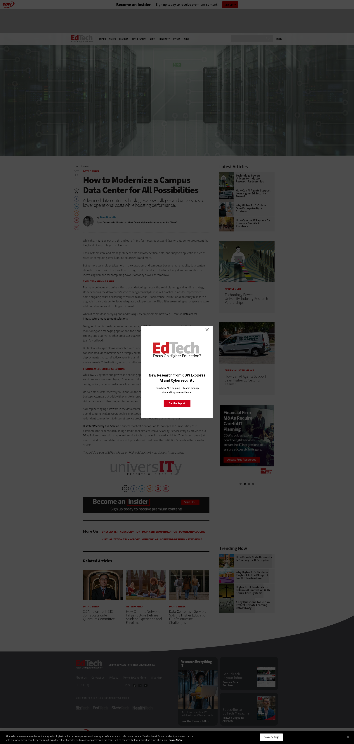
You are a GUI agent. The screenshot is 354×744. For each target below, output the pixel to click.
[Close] (348, 737)
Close (207, 329)
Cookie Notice (175, 740)
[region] (177, 737)
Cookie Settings (271, 737)
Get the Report (177, 403)
